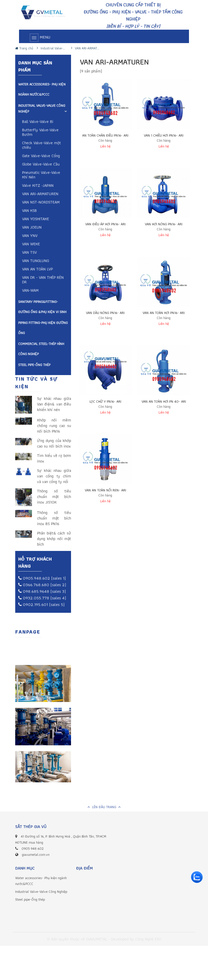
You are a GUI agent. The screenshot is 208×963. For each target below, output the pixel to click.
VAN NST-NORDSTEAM (41, 202)
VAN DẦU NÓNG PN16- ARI (105, 312)
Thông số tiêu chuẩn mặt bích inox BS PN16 (54, 518)
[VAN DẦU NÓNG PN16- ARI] (105, 283)
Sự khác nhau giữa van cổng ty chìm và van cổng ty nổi (54, 476)
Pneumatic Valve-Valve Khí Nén (41, 175)
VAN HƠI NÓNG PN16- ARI (163, 224)
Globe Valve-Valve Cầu (41, 164)
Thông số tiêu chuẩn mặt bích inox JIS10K (54, 496)
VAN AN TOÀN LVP (37, 269)
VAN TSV (29, 252)
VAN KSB (29, 211)
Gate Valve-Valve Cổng (41, 156)
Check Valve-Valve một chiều (41, 146)
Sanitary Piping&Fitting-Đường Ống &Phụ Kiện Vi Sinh (42, 306)
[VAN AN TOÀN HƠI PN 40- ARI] (163, 372)
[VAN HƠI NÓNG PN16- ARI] (163, 194)
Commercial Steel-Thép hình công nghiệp (41, 349)
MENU (44, 37)
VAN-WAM (30, 290)
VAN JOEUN (32, 227)
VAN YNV (30, 236)
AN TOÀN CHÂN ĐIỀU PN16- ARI (105, 135)
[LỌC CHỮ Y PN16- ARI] (105, 372)
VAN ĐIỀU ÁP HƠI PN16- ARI (105, 224)
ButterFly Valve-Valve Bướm (40, 133)
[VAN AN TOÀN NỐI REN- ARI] (105, 460)
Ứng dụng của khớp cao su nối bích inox (54, 443)
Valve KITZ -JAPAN (38, 186)
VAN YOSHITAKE (35, 219)
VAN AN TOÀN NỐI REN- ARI (105, 490)
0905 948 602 (33, 848)
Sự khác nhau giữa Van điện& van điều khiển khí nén (54, 404)
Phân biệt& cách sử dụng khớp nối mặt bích (54, 538)
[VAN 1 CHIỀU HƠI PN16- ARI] (163, 106)
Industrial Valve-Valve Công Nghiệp (41, 108)
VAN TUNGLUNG (35, 261)
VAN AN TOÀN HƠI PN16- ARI (164, 312)
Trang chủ (25, 48)
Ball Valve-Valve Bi (37, 122)
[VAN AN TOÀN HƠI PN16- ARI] (163, 283)
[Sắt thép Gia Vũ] (45, 13)
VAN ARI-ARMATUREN (40, 194)
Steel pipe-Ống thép (34, 364)
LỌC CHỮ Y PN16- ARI (105, 401)
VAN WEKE (31, 244)
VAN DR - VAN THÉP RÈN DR (43, 280)
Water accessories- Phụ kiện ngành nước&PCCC (42, 89)
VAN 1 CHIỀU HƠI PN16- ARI (163, 135)
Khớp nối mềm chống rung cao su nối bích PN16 (54, 425)
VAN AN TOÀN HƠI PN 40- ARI (164, 401)
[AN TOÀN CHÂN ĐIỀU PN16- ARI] (105, 106)
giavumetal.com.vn (35, 854)
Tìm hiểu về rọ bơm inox (54, 458)
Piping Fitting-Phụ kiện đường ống (43, 328)
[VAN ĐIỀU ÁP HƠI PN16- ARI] (105, 194)
